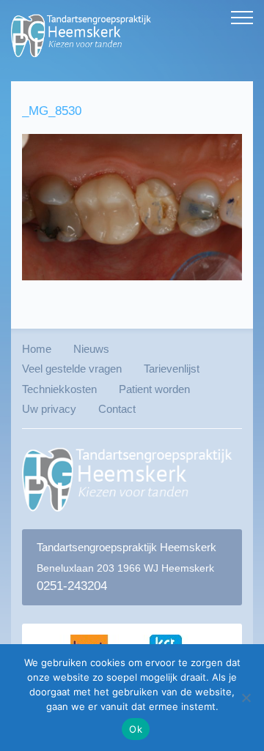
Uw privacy (49, 409)
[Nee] (245, 697)
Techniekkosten (59, 389)
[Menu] (242, 18)
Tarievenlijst (171, 368)
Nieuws (91, 349)
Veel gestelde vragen (72, 368)
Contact (117, 409)
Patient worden (154, 389)
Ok (135, 729)
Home (36, 349)
